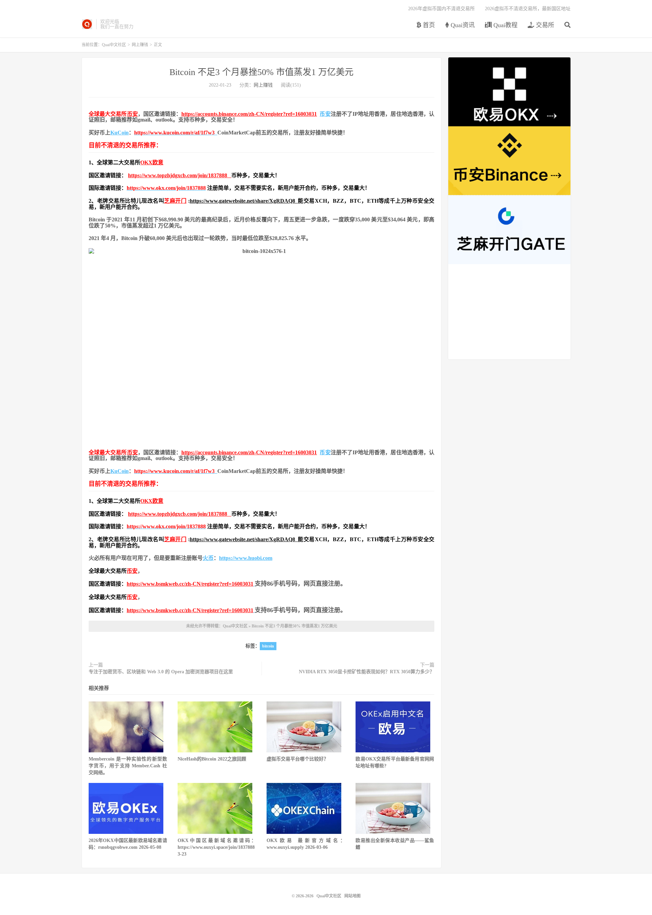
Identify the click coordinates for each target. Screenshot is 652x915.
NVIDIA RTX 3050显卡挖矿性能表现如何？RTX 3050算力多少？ (366, 671)
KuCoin (119, 132)
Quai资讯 (462, 25)
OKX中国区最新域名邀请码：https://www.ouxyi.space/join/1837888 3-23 (217, 847)
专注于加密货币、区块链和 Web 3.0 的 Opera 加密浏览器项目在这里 (161, 671)
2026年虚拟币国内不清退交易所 (441, 8)
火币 (208, 558)
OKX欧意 (151, 162)
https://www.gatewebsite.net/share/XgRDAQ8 (244, 201)
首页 (428, 25)
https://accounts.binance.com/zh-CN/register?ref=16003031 (249, 114)
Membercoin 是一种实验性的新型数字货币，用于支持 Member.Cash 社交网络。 (128, 765)
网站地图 (352, 896)
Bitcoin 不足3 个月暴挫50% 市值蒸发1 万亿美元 (261, 72)
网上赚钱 (140, 44)
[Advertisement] (509, 311)
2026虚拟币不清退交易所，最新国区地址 (527, 8)
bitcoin (268, 646)
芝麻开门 (175, 201)
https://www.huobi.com (245, 558)
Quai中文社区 (87, 24)
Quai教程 (505, 25)
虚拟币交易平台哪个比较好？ (297, 759)
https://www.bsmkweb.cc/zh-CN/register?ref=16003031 (190, 584)
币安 (132, 114)
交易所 (544, 25)
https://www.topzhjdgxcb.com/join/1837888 (179, 175)
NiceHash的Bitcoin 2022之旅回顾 (212, 759)
